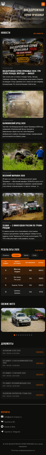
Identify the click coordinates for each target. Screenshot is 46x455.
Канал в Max (9, 427)
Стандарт (16, 255)
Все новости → (39, 33)
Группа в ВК (9, 422)
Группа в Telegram (12, 432)
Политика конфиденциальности (23, 450)
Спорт (34, 255)
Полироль (6, 255)
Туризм (26, 255)
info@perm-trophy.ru (13, 417)
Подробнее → (40, 250)
